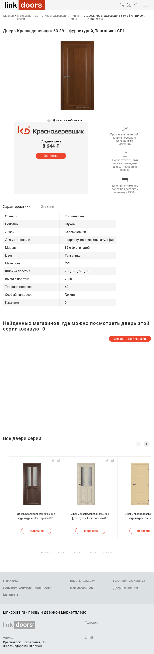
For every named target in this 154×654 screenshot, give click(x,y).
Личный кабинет (82, 581)
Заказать (51, 156)
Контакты (10, 595)
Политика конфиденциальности (27, 588)
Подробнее (36, 530)
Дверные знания (125, 588)
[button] (146, 444)
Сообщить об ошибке (129, 581)
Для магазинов (81, 588)
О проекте (10, 581)
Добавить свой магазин (130, 338)
